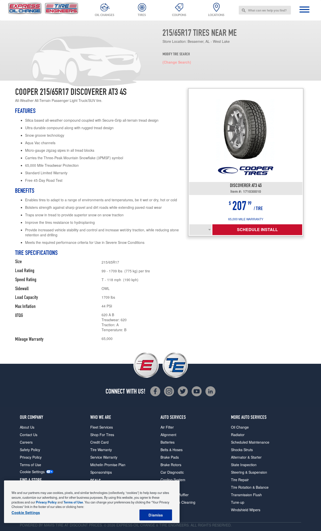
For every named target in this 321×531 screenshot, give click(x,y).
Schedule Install (257, 229)
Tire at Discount (71, 524)
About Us (27, 427)
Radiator (238, 434)
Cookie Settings (32, 472)
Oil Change (240, 427)
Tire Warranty (101, 449)
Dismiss (155, 515)
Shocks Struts (242, 449)
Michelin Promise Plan (107, 464)
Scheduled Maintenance (250, 442)
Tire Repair (240, 479)
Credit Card (99, 442)
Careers (26, 442)
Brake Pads (169, 457)
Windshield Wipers (245, 509)
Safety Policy (30, 449)
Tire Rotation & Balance (250, 487)
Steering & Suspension (249, 472)
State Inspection (244, 464)
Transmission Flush (246, 494)
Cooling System (172, 479)
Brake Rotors (170, 464)
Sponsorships (101, 472)
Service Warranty (103, 457)
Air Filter (167, 427)
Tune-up (237, 502)
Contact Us (28, 434)
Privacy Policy (31, 457)
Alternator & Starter (246, 457)
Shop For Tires (102, 434)
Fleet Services (101, 427)
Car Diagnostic (172, 472)
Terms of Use (30, 464)
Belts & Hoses (171, 449)
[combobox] (265, 10)
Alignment (168, 434)
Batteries (167, 442)
